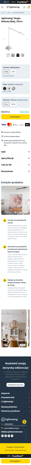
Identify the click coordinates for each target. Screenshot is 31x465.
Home (3, 13)
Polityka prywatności (20, 450)
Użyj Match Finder (8, 76)
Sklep (8, 13)
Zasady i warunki (9, 450)
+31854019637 (8, 424)
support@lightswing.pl (11, 428)
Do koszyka (14, 117)
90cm (13, 104)
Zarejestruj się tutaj (15, 385)
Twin (13, 72)
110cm (6, 104)
